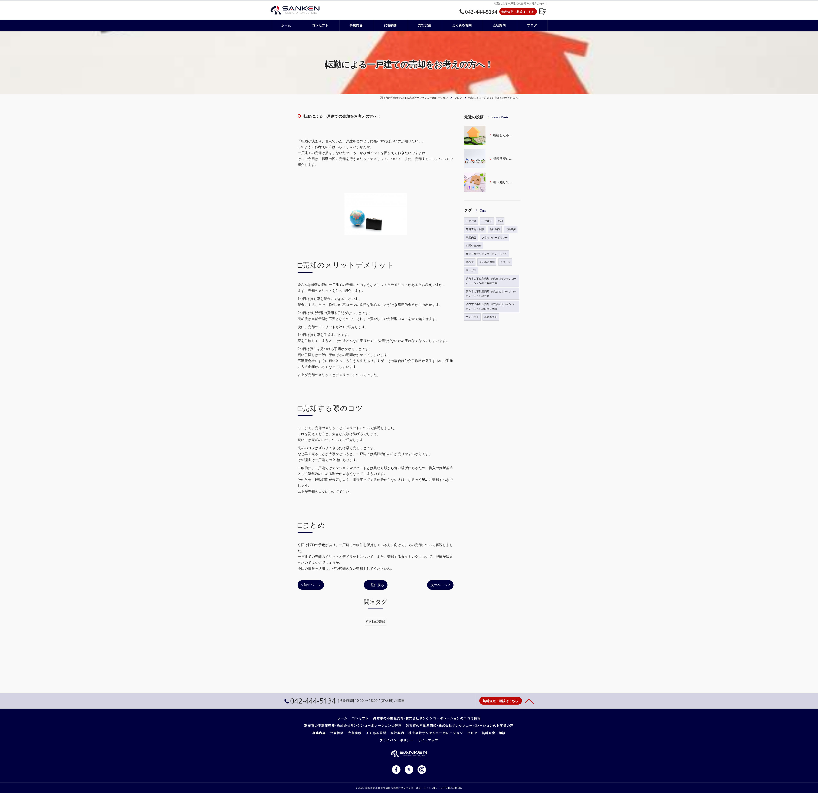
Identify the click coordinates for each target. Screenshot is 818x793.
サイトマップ (428, 740)
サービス (471, 270)
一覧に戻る (375, 584)
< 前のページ (311, 584)
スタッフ (505, 262)
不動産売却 (490, 317)
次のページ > (440, 584)
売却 (500, 221)
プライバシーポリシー (495, 237)
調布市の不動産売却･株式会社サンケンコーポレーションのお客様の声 (491, 281)
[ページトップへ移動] (529, 700)
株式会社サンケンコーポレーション (486, 254)
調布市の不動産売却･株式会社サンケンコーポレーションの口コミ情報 (491, 306)
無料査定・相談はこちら (518, 12)
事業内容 (471, 237)
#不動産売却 (375, 621)
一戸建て (487, 221)
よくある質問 (487, 262)
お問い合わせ (473, 245)
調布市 (470, 262)
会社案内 (495, 229)
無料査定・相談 (475, 229)
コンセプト (472, 317)
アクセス (471, 221)
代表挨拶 (510, 229)
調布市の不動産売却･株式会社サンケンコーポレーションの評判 (491, 294)
